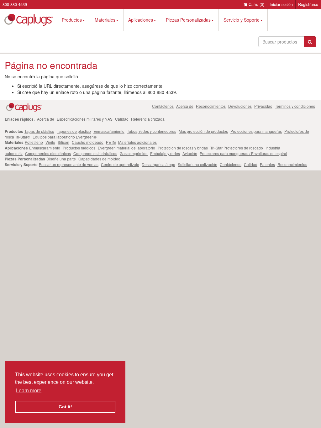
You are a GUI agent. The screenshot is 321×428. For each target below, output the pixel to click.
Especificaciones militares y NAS (85, 119)
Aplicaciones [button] (140, 20)
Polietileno (34, 142)
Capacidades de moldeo (99, 158)
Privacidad (263, 106)
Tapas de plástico (39, 131)
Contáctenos (163, 106)
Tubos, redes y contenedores (151, 131)
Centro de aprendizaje (120, 164)
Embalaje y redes (165, 153)
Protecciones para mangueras (256, 131)
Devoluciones (240, 106)
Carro (255, 4)
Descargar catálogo (158, 164)
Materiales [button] (105, 20)
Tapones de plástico (74, 131)
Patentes (267, 164)
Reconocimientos (211, 106)
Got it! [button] (65, 406)
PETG (111, 142)
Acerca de (184, 106)
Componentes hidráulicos (95, 153)
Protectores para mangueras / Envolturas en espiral (243, 153)
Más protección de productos (203, 131)
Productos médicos (79, 147)
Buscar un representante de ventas (68, 164)
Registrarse (308, 4)
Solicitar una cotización (197, 164)
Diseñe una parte (61, 158)
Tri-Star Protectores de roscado (236, 147)
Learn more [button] (28, 390)
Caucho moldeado (87, 142)
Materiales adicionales (137, 142)
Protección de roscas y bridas (183, 147)
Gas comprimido (134, 153)
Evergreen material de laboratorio (126, 147)
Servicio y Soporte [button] (242, 20)
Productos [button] (72, 20)
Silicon (63, 142)
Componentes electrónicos (48, 153)
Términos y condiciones (295, 106)
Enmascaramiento (108, 131)
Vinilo (50, 142)
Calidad (122, 119)
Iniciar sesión (281, 4)
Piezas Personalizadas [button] (188, 20)
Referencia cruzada (148, 119)
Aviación (189, 153)
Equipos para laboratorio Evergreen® (65, 136)
